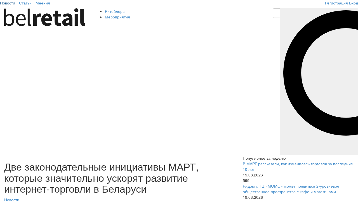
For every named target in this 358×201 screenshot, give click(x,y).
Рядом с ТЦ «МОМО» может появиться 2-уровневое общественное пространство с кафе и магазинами (291, 188)
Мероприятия (117, 17)
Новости (7, 3)
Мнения (43, 3)
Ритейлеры (115, 11)
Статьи (25, 3)
